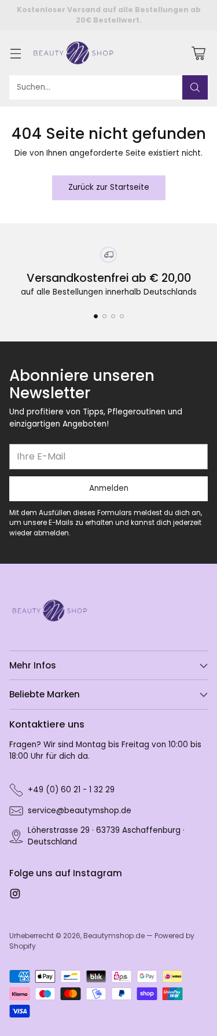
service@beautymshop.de (79, 810)
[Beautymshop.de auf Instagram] (15, 895)
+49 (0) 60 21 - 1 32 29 (71, 789)
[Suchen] (195, 87)
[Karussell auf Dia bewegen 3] (113, 316)
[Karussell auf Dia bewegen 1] (96, 316)
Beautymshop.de (114, 936)
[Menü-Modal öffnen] (15, 53)
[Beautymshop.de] (73, 53)
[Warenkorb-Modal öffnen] (198, 53)
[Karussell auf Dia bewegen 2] (104, 316)
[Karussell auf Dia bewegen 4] (122, 316)
